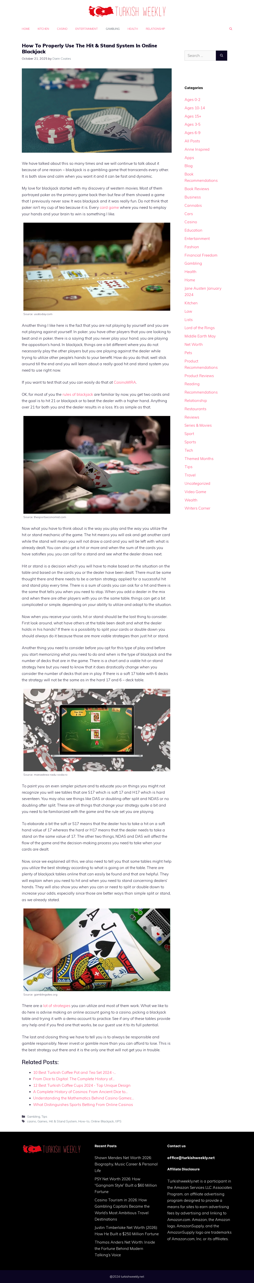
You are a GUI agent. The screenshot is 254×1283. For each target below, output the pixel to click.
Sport (189, 433)
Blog (189, 165)
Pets (188, 352)
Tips (44, 1116)
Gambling (113, 29)
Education (193, 230)
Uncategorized (197, 483)
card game (109, 207)
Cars (189, 213)
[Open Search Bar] (230, 29)
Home (26, 29)
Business (193, 197)
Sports (190, 442)
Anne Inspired (197, 149)
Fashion (192, 246)
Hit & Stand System (63, 1121)
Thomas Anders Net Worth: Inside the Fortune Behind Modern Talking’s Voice (125, 1248)
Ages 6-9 (192, 132)
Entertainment (86, 29)
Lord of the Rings (200, 327)
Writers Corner (197, 508)
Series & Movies (198, 425)
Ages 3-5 (192, 124)
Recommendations (201, 392)
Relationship (155, 29)
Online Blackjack (102, 1121)
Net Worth (194, 344)
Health (133, 29)
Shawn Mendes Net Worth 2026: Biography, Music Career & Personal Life (126, 1164)
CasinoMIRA (125, 382)
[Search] (221, 56)
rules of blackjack (78, 394)
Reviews (192, 417)
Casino (62, 29)
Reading (192, 383)
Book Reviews (197, 188)
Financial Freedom (201, 255)
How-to (83, 1121)
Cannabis (193, 205)
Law (188, 311)
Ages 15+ (193, 116)
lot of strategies (56, 1005)
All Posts (192, 141)
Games (42, 1121)
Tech (189, 450)
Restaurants (195, 408)
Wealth (191, 500)
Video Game (195, 491)
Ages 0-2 (192, 99)
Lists (189, 319)
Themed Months (199, 458)
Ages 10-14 (195, 107)
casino (31, 1121)
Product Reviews (199, 375)
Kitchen (43, 29)
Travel (190, 475)
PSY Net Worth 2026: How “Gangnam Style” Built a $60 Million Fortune (126, 1185)
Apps (189, 157)
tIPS (118, 1121)
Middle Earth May (200, 336)
